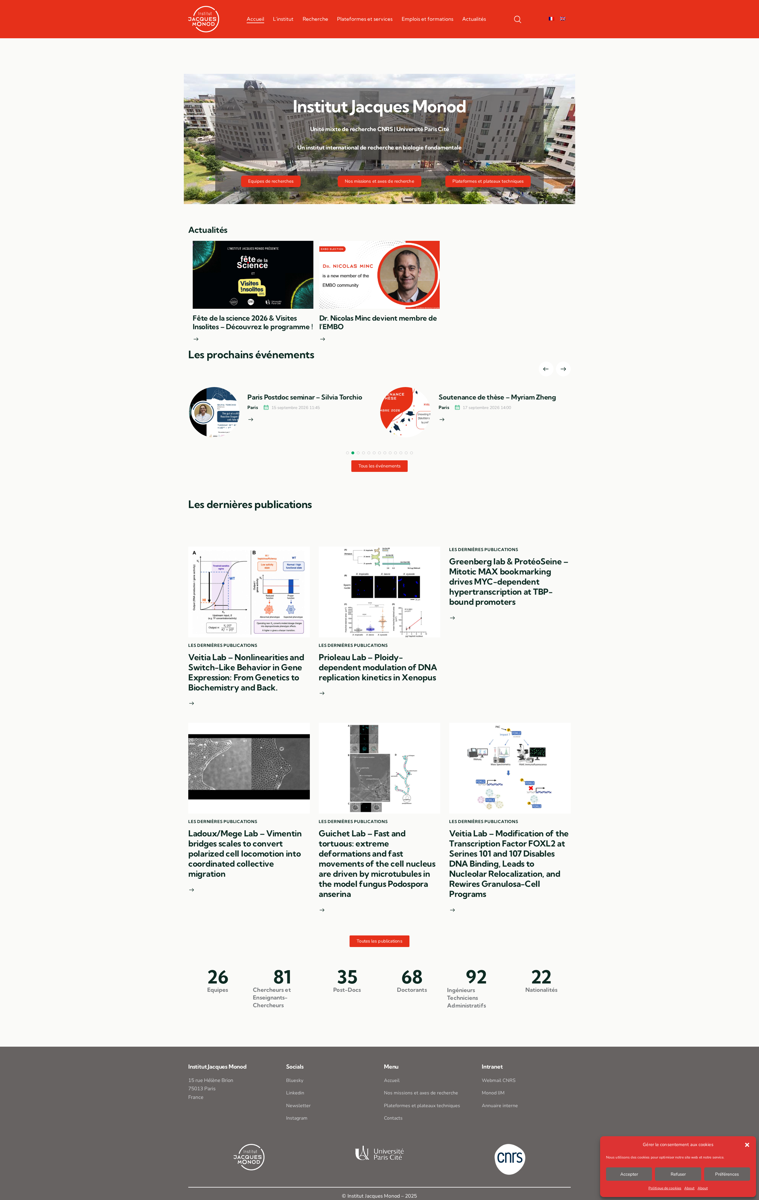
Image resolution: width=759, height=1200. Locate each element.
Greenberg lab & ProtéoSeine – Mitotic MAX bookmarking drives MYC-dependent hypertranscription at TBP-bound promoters (508, 581)
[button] (747, 1145)
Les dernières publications (222, 645)
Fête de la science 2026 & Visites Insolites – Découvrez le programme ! (253, 322)
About (689, 1188)
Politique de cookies (664, 1188)
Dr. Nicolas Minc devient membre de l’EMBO (378, 322)
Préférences (727, 1174)
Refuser (678, 1174)
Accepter (629, 1174)
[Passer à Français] (551, 19)
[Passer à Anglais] (562, 19)
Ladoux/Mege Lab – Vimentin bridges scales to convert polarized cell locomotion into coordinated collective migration (245, 853)
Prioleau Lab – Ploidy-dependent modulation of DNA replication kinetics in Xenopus (378, 667)
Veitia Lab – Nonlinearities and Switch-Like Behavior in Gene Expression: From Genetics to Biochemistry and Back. (246, 672)
